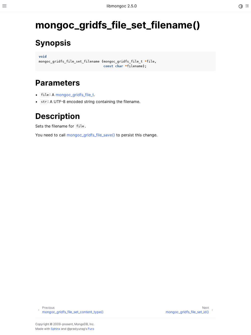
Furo (91, 329)
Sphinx (55, 329)
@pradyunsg (76, 329)
